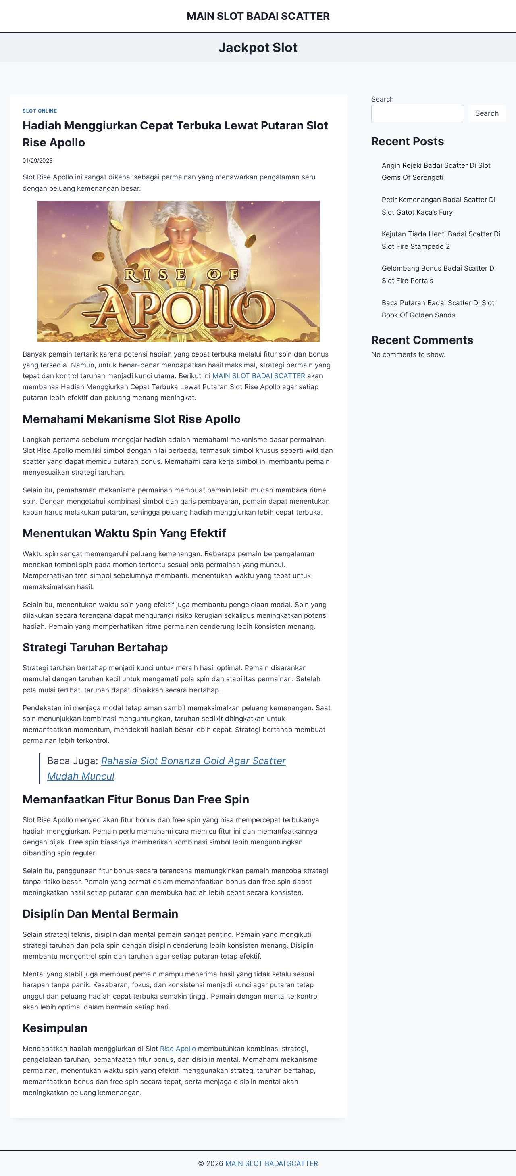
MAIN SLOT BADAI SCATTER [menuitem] (258, 376)
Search (382, 99)
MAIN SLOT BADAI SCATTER (271, 1163)
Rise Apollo (178, 1049)
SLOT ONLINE (40, 111)
